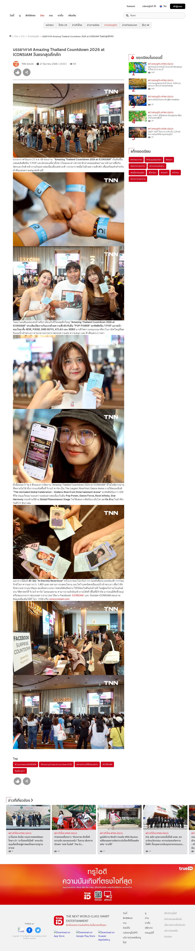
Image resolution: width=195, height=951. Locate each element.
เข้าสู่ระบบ (177, 6)
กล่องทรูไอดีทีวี (130, 932)
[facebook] (29, 930)
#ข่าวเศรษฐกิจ (154, 64)
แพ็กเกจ (149, 928)
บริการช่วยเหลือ (171, 930)
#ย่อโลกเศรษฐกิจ (137, 172)
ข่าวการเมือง (93, 25)
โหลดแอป (131, 6)
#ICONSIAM (107, 764)
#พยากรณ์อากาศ (138, 166)
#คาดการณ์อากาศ (138, 178)
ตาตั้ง (60, 15)
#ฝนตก (169, 159)
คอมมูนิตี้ (149, 932)
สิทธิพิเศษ (30, 15)
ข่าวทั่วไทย (77, 25)
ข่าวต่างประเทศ (129, 25)
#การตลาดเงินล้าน (156, 166)
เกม (51, 15)
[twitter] (38, 930)
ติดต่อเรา (168, 936)
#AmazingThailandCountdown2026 (56, 764)
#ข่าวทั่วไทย (14, 833)
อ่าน (42, 15)
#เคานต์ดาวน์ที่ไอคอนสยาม (87, 764)
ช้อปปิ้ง (126, 928)
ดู (20, 15)
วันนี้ (12, 15)
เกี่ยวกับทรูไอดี (170, 913)
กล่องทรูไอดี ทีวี (149, 6)
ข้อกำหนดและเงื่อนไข (173, 919)
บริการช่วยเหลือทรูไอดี (132, 940)
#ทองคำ (164, 172)
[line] (21, 930)
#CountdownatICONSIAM (25, 764)
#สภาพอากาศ (136, 159)
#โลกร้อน (152, 172)
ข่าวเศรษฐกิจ (110, 25)
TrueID (19, 6)
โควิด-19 (63, 25)
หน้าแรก (50, 25)
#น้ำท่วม (175, 172)
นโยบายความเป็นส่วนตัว (174, 925)
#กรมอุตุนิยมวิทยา (153, 159)
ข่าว (23, 36)
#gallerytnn (20, 770)
